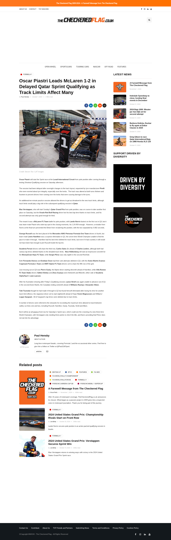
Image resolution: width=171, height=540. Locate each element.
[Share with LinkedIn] (91, 105)
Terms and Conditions (100, 528)
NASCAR (96, 67)
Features (121, 67)
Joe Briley (53, 421)
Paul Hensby (25, 97)
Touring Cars (82, 67)
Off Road (108, 67)
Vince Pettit (53, 392)
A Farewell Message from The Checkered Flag (75, 388)
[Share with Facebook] (86, 105)
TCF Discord (44, 9)
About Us (23, 9)
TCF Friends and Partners (63, 528)
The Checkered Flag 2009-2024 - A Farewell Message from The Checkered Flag (86, 3)
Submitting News (82, 528)
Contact (32, 9)
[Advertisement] (85, 45)
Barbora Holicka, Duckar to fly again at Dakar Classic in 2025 (140, 125)
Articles (39, 351)
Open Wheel (50, 67)
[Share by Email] (104, 105)
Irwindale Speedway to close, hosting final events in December (139, 98)
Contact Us (23, 528)
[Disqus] (62, 491)
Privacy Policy (118, 528)
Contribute (35, 528)
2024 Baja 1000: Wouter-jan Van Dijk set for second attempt (140, 112)
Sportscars (66, 67)
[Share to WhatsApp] (95, 105)
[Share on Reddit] (100, 105)
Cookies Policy (133, 528)
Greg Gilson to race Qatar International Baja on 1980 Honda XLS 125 (140, 139)
